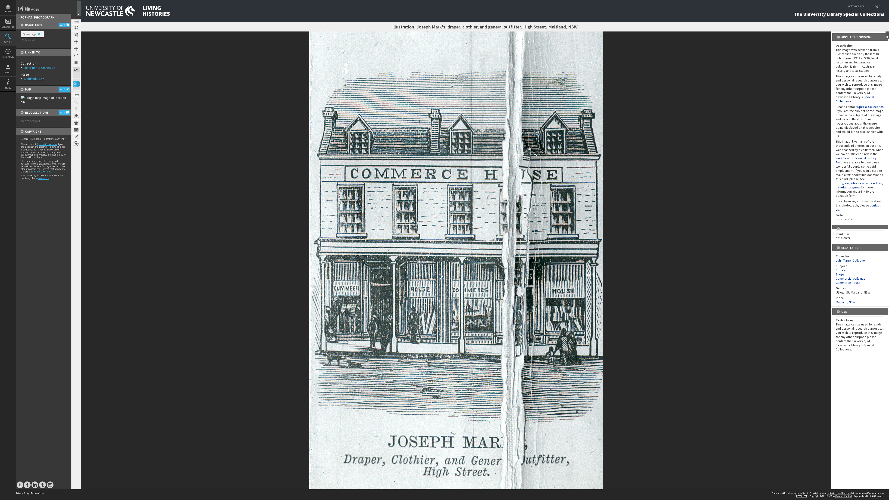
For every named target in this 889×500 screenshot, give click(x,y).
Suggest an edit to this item (20, 8)
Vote (32, 8)
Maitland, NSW (34, 79)
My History (8, 57)
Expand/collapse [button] (887, 35)
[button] (76, 84)
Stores (840, 270)
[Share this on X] (20, 482)
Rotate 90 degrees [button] (76, 55)
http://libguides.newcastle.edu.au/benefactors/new (859, 185)
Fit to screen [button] (76, 34)
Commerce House (848, 283)
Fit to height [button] (76, 48)
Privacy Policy (22, 493)
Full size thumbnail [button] (76, 27)
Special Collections (47, 144)
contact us (43, 178)
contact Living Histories (839, 493)
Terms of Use (37, 493)
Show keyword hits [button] (76, 102)
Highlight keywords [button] (76, 109)
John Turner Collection (39, 68)
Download (76, 115)
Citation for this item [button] (76, 143)
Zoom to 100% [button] (76, 62)
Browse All (8, 26)
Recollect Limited (843, 496)
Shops (840, 274)
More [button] (8, 87)
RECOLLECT (801, 496)
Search (8, 42)
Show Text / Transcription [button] (76, 95)
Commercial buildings (850, 278)
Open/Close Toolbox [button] (79, 8)
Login (8, 72)
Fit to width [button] (76, 41)
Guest (861, 6)
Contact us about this (76, 129)
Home (8, 11)
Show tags (29, 34)
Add (62, 25)
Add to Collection (76, 122)
